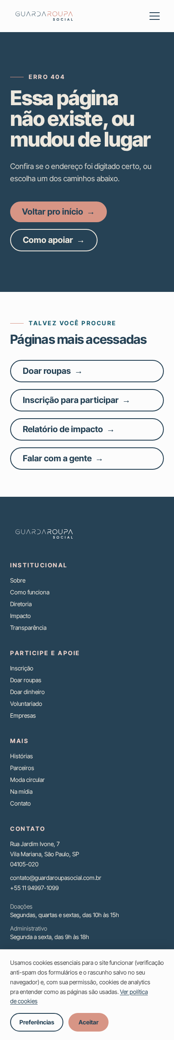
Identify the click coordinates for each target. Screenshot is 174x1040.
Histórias (21, 756)
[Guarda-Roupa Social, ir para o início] (44, 16)
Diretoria (21, 603)
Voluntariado (26, 703)
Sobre (17, 580)
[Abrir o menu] (154, 16)
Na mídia (21, 791)
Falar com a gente (63, 458)
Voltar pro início (58, 212)
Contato (20, 803)
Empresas (23, 715)
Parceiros (22, 767)
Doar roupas (53, 371)
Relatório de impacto (69, 429)
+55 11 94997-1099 (34, 887)
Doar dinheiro (27, 691)
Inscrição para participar (76, 400)
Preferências (36, 1022)
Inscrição (21, 668)
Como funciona (29, 592)
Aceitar (88, 1022)
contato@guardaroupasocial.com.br (55, 877)
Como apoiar (54, 240)
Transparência (28, 627)
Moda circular (27, 779)
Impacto (20, 615)
